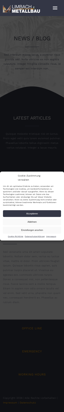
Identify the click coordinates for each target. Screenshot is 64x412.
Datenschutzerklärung (35, 236)
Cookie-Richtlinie (15, 236)
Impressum (51, 236)
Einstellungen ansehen (32, 230)
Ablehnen (32, 222)
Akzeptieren (32, 213)
